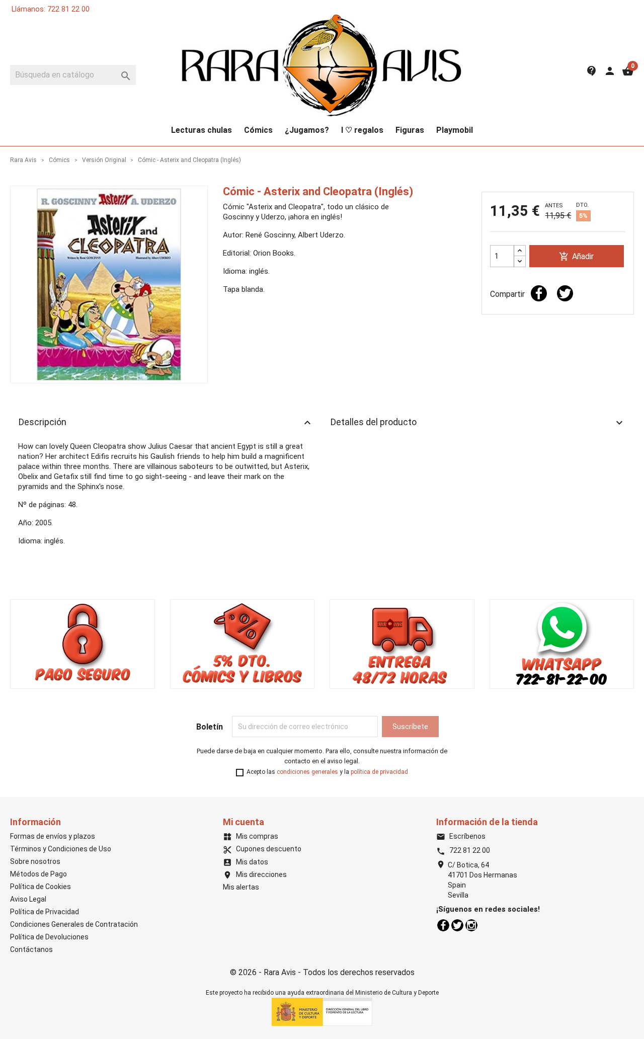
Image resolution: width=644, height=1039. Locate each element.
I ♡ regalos (362, 130)
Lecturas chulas (201, 130)
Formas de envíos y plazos (52, 836)
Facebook (443, 925)
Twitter (457, 925)
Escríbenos (461, 836)
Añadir (576, 257)
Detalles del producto (478, 423)
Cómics (258, 130)
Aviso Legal (28, 899)
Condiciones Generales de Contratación (74, 924)
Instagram (471, 925)
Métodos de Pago (38, 874)
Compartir (539, 293)
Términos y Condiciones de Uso (60, 849)
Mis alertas (241, 887)
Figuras (409, 130)
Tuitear (565, 293)
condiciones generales (307, 771)
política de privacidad (379, 771)
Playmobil (454, 130)
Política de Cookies (40, 887)
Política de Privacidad (44, 912)
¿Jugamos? (307, 130)
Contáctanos (31, 949)
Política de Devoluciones (49, 937)
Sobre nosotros (35, 861)
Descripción (166, 423)
